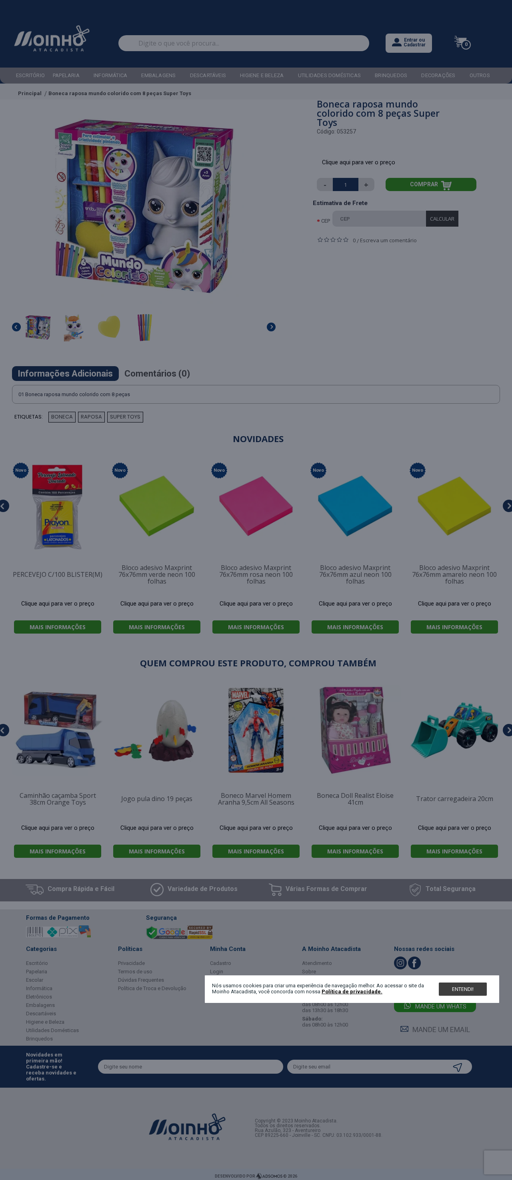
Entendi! (463, 989)
